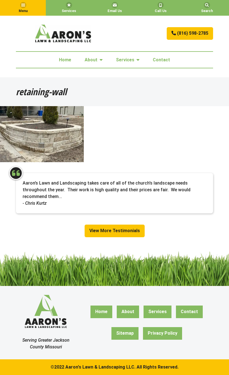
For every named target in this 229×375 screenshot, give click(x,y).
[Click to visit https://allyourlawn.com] (63, 33)
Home (65, 59)
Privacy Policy (162, 333)
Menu (23, 11)
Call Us (160, 11)
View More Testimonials (114, 230)
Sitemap (125, 333)
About (91, 59)
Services (69, 11)
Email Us (115, 11)
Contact (161, 59)
